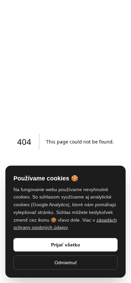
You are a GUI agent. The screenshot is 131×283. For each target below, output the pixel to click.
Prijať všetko (65, 244)
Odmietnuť (65, 262)
